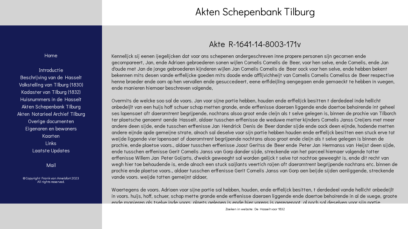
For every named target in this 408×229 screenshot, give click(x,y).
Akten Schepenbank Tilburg (51, 106)
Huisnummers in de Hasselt (51, 99)
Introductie (51, 69)
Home (51, 55)
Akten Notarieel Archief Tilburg (51, 113)
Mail (51, 165)
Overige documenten (51, 121)
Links (51, 143)
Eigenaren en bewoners (51, 128)
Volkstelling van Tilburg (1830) (51, 84)
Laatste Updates (51, 150)
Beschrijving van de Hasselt (51, 77)
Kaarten (51, 135)
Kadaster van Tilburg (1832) (51, 91)
